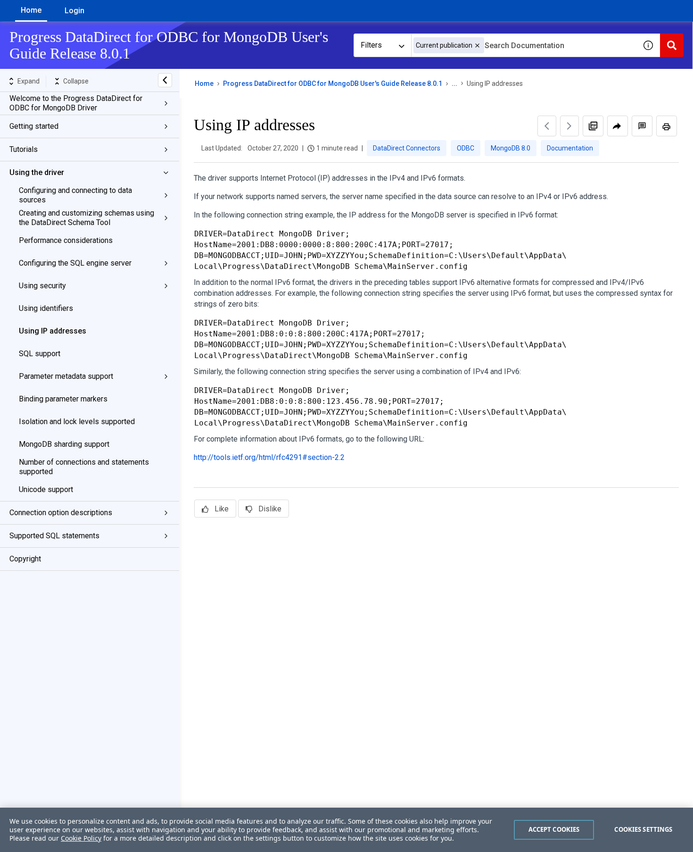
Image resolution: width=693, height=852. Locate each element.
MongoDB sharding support (64, 444)
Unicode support (46, 489)
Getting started (33, 126)
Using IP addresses (52, 330)
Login (74, 10)
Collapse (76, 81)
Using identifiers (46, 308)
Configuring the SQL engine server (75, 263)
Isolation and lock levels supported (77, 421)
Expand (28, 81)
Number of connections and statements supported (84, 467)
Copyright (25, 558)
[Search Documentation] (672, 45)
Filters (371, 45)
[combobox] (523, 45)
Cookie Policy (81, 838)
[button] (477, 45)
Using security (42, 285)
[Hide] (165, 80)
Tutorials (23, 149)
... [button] (454, 83)
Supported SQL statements (54, 535)
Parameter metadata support (66, 376)
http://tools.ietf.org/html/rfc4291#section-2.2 (269, 457)
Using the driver (36, 172)
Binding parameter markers (63, 398)
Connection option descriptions (60, 512)
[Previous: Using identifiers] (546, 126)
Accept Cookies (554, 829)
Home (31, 10)
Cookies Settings (643, 829)
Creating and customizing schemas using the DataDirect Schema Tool (86, 218)
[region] (346, 830)
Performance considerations (66, 240)
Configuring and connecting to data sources (75, 195)
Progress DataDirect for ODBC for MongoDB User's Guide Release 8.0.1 (332, 83)
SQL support (39, 353)
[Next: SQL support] (569, 126)
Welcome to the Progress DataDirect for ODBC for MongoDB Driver (75, 103)
